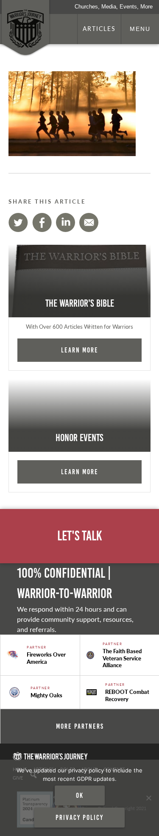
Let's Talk (79, 535)
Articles (99, 28)
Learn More (79, 350)
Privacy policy (79, 817)
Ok (80, 795)
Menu (140, 28)
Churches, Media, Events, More (114, 6)
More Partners (80, 726)
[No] (148, 798)
